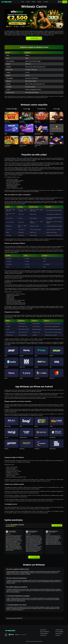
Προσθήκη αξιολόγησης (56, 525)
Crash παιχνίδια (40, 108)
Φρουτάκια (55, 108)
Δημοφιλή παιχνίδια (11, 108)
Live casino (25, 108)
